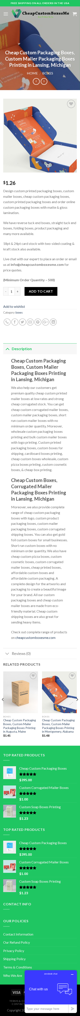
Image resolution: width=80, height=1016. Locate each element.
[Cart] (75, 14)
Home (32, 73)
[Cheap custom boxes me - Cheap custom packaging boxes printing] (40, 14)
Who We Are (12, 975)
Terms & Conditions (17, 967)
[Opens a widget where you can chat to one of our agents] (51, 991)
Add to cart (41, 291)
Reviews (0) (21, 653)
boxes (47, 73)
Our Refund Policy (16, 942)
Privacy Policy (13, 951)
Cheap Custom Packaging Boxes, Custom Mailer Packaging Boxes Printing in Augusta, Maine (19, 725)
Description (22, 349)
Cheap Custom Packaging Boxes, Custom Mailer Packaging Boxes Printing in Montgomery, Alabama (58, 725)
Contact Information (18, 934)
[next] (77, 708)
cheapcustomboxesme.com (35, 637)
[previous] (3, 708)
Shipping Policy (14, 959)
